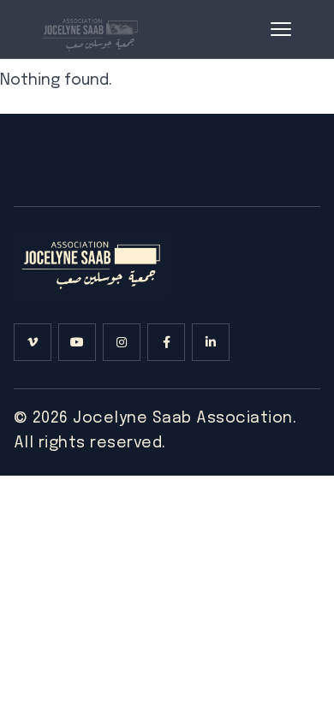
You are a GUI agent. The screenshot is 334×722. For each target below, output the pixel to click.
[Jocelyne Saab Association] (89, 29)
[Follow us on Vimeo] (32, 342)
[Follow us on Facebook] (166, 342)
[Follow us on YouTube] (77, 342)
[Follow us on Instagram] (121, 342)
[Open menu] (281, 29)
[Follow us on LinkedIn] (211, 342)
